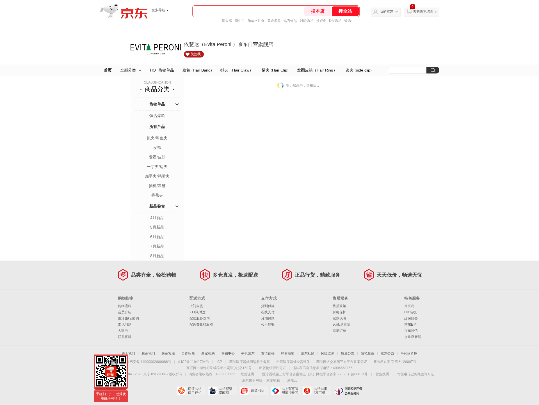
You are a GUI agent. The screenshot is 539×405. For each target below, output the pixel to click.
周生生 (240, 21)
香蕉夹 (157, 195)
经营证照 (247, 374)
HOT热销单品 (162, 70)
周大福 (227, 21)
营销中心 (228, 353)
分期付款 (268, 318)
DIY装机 (410, 312)
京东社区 (307, 353)
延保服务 (411, 318)
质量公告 (347, 353)
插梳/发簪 (157, 185)
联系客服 (124, 337)
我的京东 (386, 11)
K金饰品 (335, 21)
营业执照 (382, 374)
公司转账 (268, 324)
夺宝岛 (409, 306)
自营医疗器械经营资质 (293, 362)
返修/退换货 (341, 324)
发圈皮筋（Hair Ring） (317, 70)
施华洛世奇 (256, 21)
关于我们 (128, 353)
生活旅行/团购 (128, 318)
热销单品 (157, 104)
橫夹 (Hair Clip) (275, 70)
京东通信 (411, 331)
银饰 (347, 21)
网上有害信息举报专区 (285, 390)
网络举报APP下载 (316, 390)
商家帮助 (208, 353)
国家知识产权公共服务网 (348, 390)
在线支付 (268, 312)
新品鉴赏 (157, 206)
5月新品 (157, 227)
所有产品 (157, 126)
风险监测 (327, 353)
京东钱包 (273, 380)
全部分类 (128, 70)
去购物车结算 (423, 11)
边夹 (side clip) (359, 70)
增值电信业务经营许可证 (415, 374)
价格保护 (339, 312)
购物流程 (124, 306)
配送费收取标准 (201, 324)
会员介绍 (124, 312)
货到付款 (268, 306)
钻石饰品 (290, 21)
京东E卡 (410, 324)
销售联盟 (287, 353)
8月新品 (157, 256)
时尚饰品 (306, 21)
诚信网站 (253, 390)
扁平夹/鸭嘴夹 (157, 176)
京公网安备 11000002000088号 (147, 362)
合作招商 (188, 353)
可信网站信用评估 (191, 390)
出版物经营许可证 (272, 368)
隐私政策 (367, 353)
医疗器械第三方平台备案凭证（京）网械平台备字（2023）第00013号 (314, 374)
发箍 (157, 147)
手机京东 (248, 353)
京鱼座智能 (412, 337)
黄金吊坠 (274, 21)
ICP (219, 362)
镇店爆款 (157, 115)
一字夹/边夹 (157, 166)
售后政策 (339, 306)
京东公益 (387, 353)
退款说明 (339, 318)
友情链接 (268, 353)
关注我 (196, 54)
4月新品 (157, 217)
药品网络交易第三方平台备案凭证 (341, 362)
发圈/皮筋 (157, 157)
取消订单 (339, 331)
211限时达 (197, 312)
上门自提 (196, 306)
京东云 (292, 380)
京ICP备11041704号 (193, 362)
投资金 (321, 21)
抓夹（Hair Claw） (236, 70)
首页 (108, 70)
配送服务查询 (199, 318)
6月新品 (157, 236)
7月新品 (157, 246)
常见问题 (124, 324)
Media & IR (409, 353)
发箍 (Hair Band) (197, 70)
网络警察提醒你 (222, 390)
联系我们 (148, 353)
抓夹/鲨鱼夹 (157, 138)
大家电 (123, 331)
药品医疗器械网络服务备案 (249, 362)
